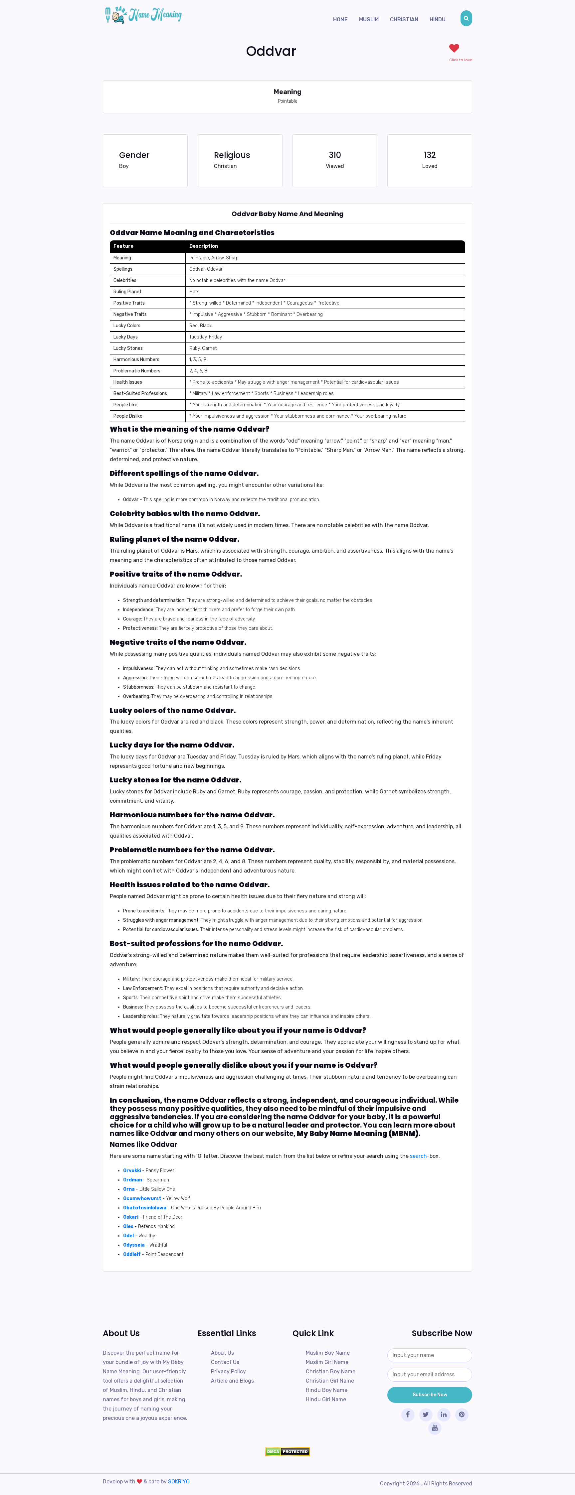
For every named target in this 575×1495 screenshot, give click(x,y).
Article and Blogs (232, 1381)
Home (340, 19)
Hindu (438, 19)
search (418, 1156)
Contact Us (225, 1362)
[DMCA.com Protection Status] (287, 1451)
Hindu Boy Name (326, 1390)
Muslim (369, 19)
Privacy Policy (228, 1371)
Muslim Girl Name (327, 1362)
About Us (222, 1353)
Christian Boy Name (330, 1371)
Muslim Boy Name (328, 1353)
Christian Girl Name (330, 1381)
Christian (404, 19)
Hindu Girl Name (326, 1399)
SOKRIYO (179, 1481)
